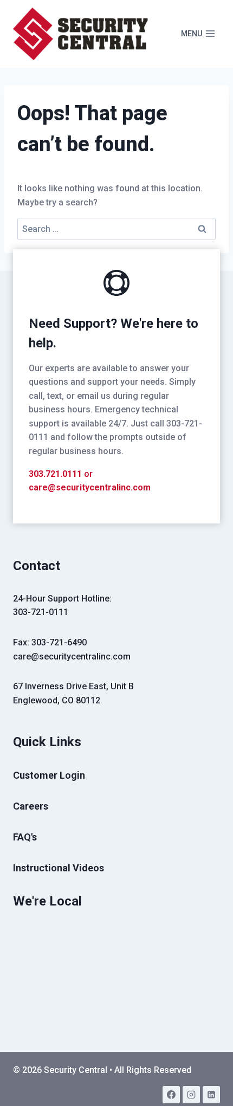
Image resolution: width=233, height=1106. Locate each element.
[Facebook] (171, 1094)
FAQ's (25, 837)
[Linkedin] (211, 1094)
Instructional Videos (58, 868)
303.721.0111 (55, 474)
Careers (30, 806)
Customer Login (49, 775)
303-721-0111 (40, 612)
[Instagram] (191, 1094)
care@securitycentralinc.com (90, 487)
